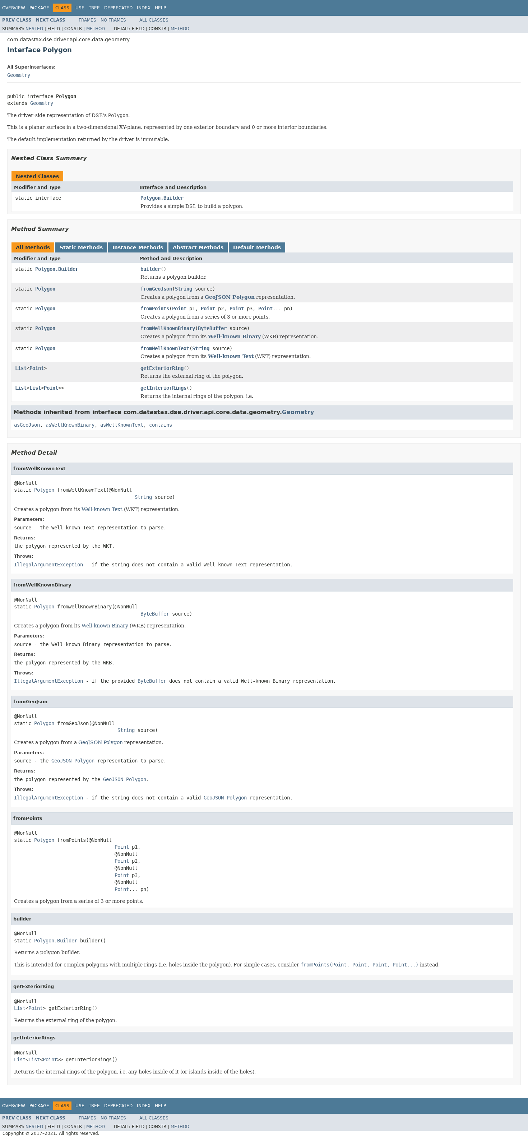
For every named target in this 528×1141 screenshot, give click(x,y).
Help (160, 7)
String (183, 289)
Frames (87, 20)
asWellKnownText (121, 425)
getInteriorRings (163, 388)
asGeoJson (27, 425)
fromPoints (154, 308)
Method (95, 28)
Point (179, 308)
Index (143, 7)
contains (160, 425)
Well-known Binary (234, 336)
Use (79, 7)
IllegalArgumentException (48, 564)
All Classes (153, 20)
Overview (13, 7)
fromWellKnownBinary (167, 328)
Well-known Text (231, 356)
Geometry (18, 75)
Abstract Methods (198, 247)
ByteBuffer (212, 328)
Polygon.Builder (162, 198)
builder (150, 269)
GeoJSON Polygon (230, 297)
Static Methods (81, 247)
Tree (94, 7)
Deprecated (118, 7)
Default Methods (257, 247)
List (21, 368)
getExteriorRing (162, 368)
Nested (34, 28)
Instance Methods (137, 247)
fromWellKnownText (164, 348)
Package (39, 7)
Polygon (45, 289)
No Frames (113, 20)
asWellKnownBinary (70, 425)
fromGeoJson (156, 289)
